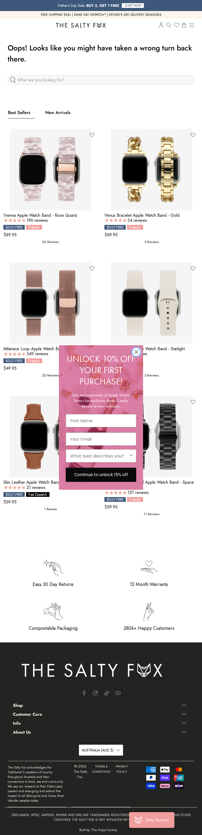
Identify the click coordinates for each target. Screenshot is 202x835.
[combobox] (99, 456)
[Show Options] (131, 456)
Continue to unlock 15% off (101, 475)
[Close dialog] (136, 352)
